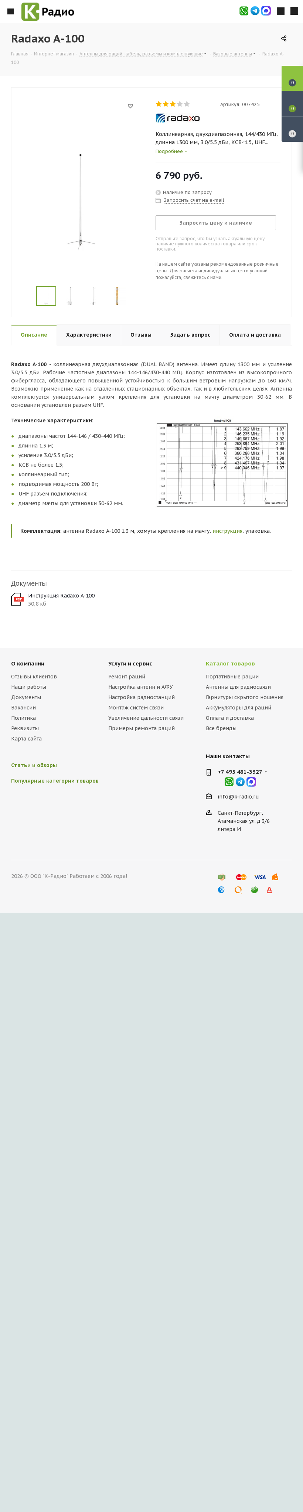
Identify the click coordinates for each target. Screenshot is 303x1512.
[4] (180, 104)
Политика (23, 718)
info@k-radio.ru (238, 796)
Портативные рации (232, 676)
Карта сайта (26, 738)
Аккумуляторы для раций (238, 707)
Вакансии (23, 707)
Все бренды (221, 728)
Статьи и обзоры (34, 765)
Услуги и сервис (130, 663)
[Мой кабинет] (281, 11)
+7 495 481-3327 (240, 771)
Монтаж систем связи (136, 707)
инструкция (227, 531)
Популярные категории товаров (55, 780)
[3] (173, 104)
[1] (159, 104)
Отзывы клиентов (34, 676)
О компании (27, 663)
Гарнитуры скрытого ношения (244, 697)
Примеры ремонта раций (141, 728)
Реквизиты (25, 728)
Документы (26, 697)
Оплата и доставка (230, 718)
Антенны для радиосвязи (238, 687)
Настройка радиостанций (141, 697)
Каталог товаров (230, 663)
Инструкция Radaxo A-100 (61, 595)
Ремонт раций (126, 676)
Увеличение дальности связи (146, 718)
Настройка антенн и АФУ (140, 687)
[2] (166, 104)
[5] (187, 104)
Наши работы (28, 687)
